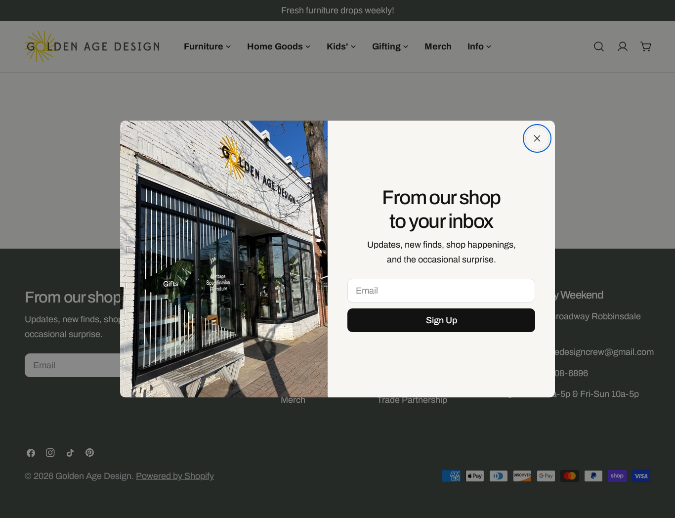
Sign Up (441, 320)
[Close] (537, 138)
